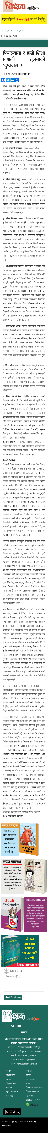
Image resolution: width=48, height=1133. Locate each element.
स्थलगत (9, 1087)
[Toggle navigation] (5, 43)
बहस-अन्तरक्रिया (12, 1091)
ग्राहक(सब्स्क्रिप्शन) (33, 1100)
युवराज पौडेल (22, 74)
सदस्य (28, 1075)
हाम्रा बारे (29, 1071)
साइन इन (8, 30)
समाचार (9, 1079)
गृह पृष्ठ (8, 1071)
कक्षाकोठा (9, 1096)
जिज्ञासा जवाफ (11, 1083)
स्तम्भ (28, 1083)
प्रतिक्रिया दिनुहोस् (16, 971)
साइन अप (20, 30)
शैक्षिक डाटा (10, 1075)
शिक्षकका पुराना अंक (34, 1087)
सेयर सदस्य (30, 1079)
